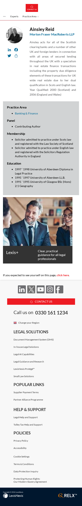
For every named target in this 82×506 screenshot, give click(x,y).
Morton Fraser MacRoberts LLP (52, 34)
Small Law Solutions (24, 376)
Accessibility (20, 448)
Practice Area (29, 16)
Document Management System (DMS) (34, 339)
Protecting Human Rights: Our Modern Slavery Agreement (30, 480)
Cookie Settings (21, 456)
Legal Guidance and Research (29, 361)
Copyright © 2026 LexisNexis (13, 492)
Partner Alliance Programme (28, 399)
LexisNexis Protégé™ (24, 368)
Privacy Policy (21, 440)
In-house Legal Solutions (26, 346)
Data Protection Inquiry (26, 471)
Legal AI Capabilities (24, 354)
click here (63, 275)
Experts (14, 16)
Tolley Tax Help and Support (28, 424)
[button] (4, 17)
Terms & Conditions (24, 464)
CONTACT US (43, 301)
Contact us (32, 10)
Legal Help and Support (26, 417)
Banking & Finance (26, 113)
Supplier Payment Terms (26, 392)
